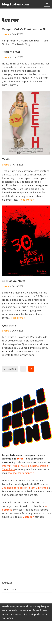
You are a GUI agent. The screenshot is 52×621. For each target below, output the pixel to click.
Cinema (34, 465)
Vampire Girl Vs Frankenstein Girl (24, 29)
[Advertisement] (26, 550)
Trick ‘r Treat (11, 52)
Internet (6, 465)
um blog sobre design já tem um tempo (25, 487)
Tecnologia (8, 469)
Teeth (6, 159)
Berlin (19, 458)
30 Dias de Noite (13, 281)
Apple (16, 465)
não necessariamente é (20, 473)
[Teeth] (26, 123)
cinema (5, 34)
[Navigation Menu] (47, 4)
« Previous (10, 368)
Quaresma (9, 325)
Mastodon (28, 516)
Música (25, 465)
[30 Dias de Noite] (26, 240)
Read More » (27, 199)
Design (44, 465)
